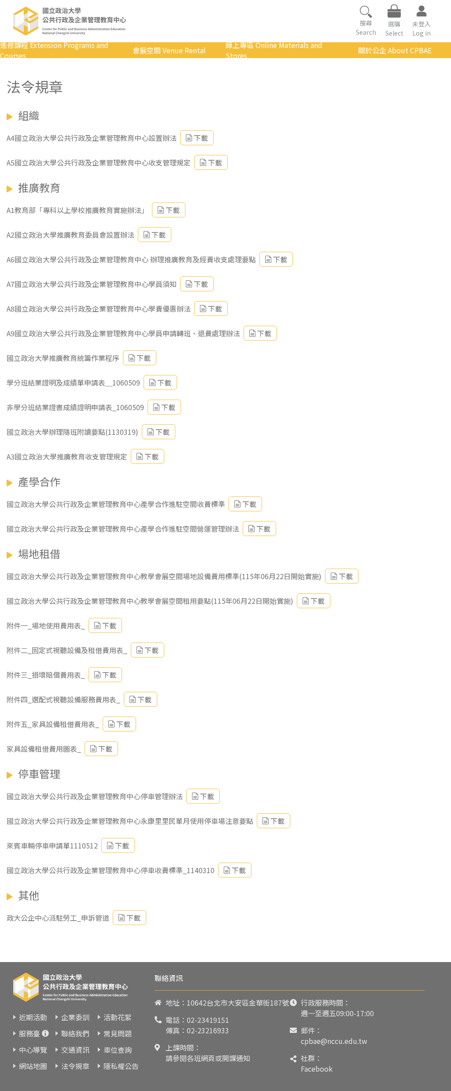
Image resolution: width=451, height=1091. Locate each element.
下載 (201, 137)
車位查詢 (118, 1049)
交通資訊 (75, 1049)
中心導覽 (33, 1049)
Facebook (317, 1068)
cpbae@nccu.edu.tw (334, 1041)
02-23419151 (208, 1019)
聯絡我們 (75, 1033)
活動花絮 (118, 1017)
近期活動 (33, 1017)
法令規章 (75, 1066)
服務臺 (29, 1033)
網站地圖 (33, 1066)
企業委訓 (75, 1017)
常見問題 (118, 1033)
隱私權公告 (121, 1066)
